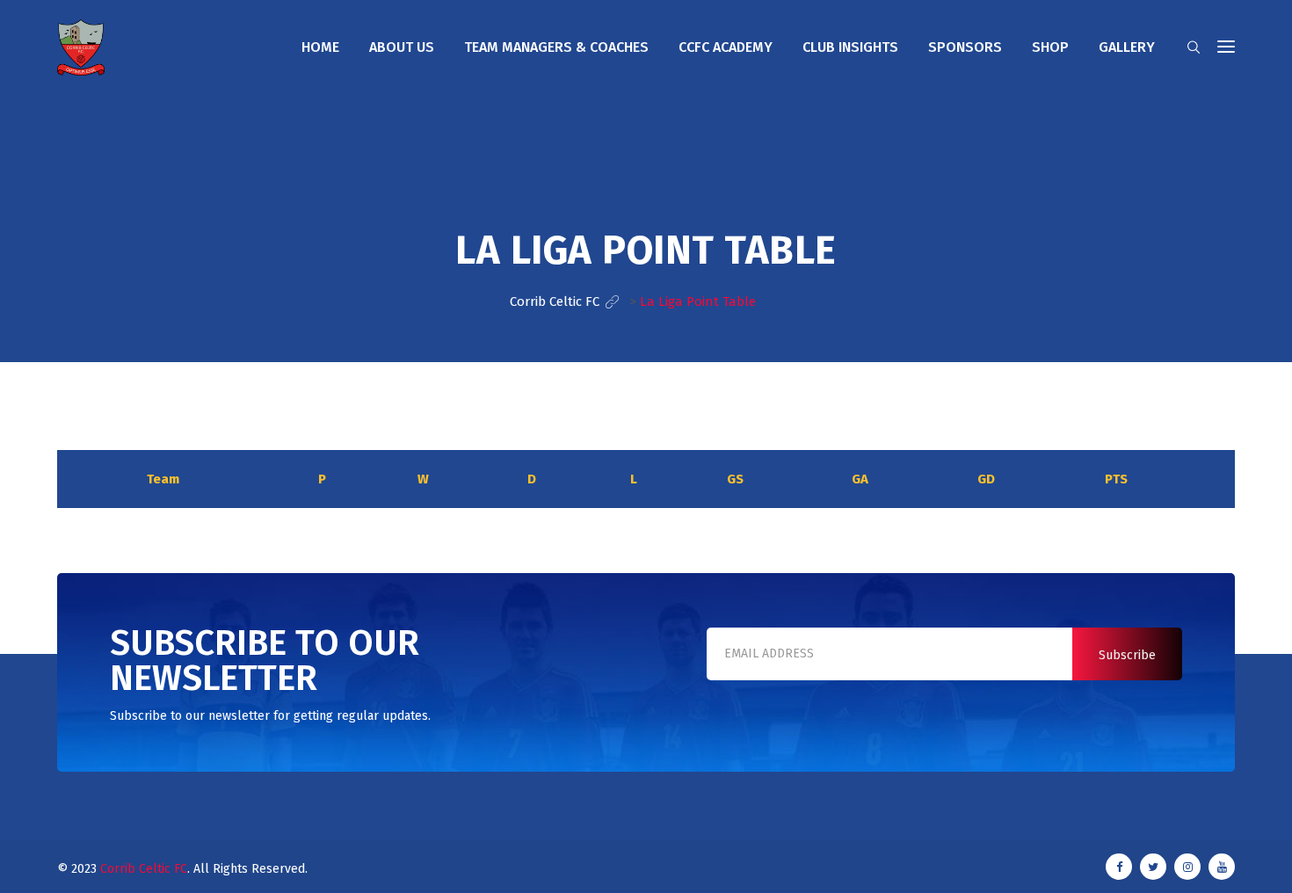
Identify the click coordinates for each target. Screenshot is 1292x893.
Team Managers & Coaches (556, 47)
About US (401, 47)
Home (320, 47)
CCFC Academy (726, 47)
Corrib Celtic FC (143, 868)
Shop (1050, 47)
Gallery (1127, 47)
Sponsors (965, 47)
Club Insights (850, 47)
